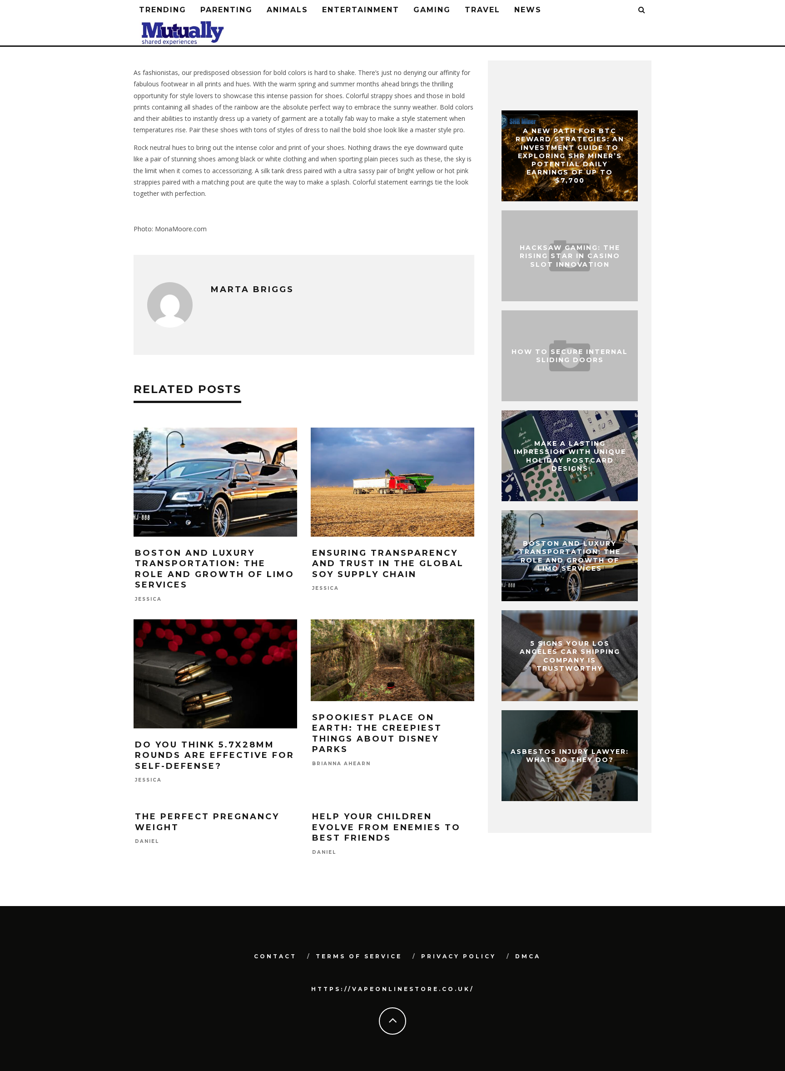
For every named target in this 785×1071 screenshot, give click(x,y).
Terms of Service (359, 956)
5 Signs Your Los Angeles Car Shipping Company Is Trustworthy (570, 655)
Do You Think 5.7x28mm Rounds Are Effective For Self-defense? (214, 755)
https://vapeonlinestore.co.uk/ (392, 989)
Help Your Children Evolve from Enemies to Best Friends (386, 827)
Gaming (432, 9)
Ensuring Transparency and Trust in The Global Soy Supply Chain (388, 563)
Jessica (148, 599)
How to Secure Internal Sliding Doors (570, 356)
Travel (482, 9)
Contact (275, 956)
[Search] (642, 10)
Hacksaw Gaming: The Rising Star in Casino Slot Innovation (570, 256)
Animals (287, 9)
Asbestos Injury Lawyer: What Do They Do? (570, 755)
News (528, 9)
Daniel (147, 842)
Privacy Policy (458, 956)
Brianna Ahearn (341, 764)
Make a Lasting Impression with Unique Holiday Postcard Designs (570, 456)
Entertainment (360, 9)
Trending (162, 9)
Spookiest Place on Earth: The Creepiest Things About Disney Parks (377, 733)
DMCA (528, 956)
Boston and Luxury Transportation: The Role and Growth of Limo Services (214, 569)
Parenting (226, 9)
